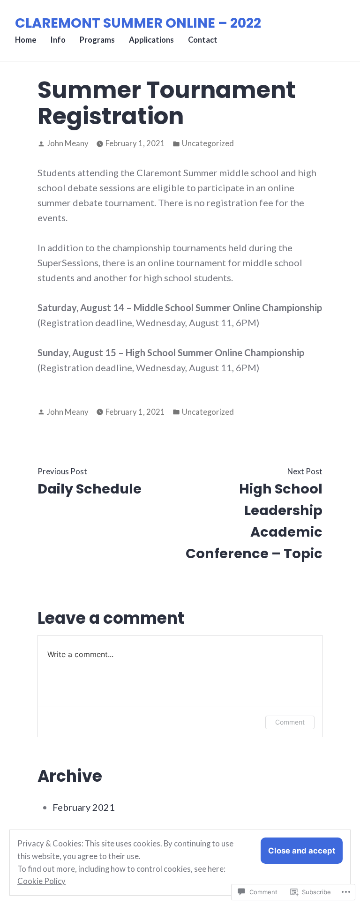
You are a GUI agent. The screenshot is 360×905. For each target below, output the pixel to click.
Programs (97, 40)
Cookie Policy (41, 881)
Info (58, 40)
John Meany (68, 143)
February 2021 (83, 807)
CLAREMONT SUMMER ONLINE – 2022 (138, 23)
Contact (203, 40)
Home (26, 40)
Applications (151, 40)
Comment (290, 722)
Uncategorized (208, 143)
